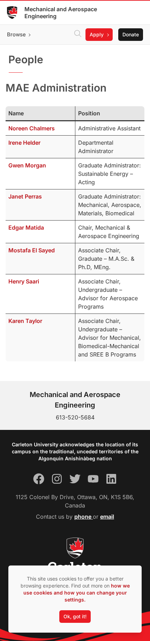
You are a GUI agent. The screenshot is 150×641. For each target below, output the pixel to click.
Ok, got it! (75, 616)
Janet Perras (25, 196)
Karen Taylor (25, 320)
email (107, 516)
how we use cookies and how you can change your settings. (76, 593)
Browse (16, 34)
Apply (97, 34)
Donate (130, 34)
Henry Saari (23, 281)
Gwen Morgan (27, 165)
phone (83, 516)
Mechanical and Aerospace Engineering (60, 13)
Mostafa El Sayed (31, 250)
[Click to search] (77, 34)
